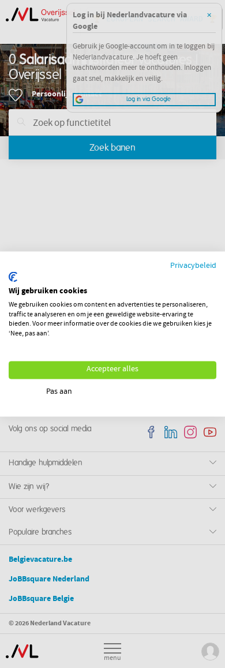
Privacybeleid (193, 266)
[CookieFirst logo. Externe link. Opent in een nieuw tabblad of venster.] (13, 277)
